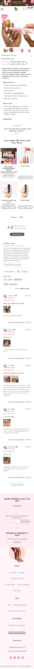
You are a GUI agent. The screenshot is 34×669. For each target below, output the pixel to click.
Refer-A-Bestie (17, 505)
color (10, 279)
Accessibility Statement (17, 611)
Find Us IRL (17, 590)
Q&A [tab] (21, 217)
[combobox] (23, 288)
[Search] (24, 8)
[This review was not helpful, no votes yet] (29, 322)
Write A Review (17, 234)
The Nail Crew (10, 584)
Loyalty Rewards (23, 584)
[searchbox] (10, 271)
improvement (18, 279)
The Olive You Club (17, 578)
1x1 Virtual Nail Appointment (17, 651)
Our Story (13, 572)
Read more (7, 395)
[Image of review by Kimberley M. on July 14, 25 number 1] (6, 460)
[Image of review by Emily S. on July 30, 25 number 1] (6, 422)
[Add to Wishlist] (31, 56)
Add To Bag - (26, 177)
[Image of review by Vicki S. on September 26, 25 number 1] (6, 379)
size (5, 279)
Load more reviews (17, 484)
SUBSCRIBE (25, 521)
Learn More (17, 542)
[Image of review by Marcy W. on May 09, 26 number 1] (6, 343)
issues (6, 284)
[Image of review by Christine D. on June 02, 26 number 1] (6, 309)
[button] (17, 633)
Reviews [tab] (14, 217)
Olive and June (10, 666)
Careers (22, 572)
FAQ (9, 605)
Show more (13, 284)
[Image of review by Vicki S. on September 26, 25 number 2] (14, 379)
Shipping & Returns (19, 605)
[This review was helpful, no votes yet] (25, 322)
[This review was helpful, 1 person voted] (25, 358)
